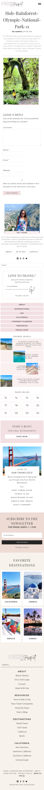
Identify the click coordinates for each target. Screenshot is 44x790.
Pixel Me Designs (26, 785)
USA (22, 313)
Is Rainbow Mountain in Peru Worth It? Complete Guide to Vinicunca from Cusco (28, 368)
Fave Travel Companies (22, 704)
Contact (33, 252)
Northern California (22, 751)
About (9, 252)
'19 (26, 405)
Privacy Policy (25, 773)
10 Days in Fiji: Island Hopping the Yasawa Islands (28, 356)
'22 (16, 413)
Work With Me (22, 688)
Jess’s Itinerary (22, 505)
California (22, 317)
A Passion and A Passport (11, 3)
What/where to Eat (22, 497)
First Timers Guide (22, 490)
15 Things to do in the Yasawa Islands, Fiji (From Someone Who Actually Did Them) (28, 344)
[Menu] (39, 4)
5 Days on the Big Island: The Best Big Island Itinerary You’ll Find (28, 380)
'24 (37, 413)
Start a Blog (22, 712)
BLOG (22, 736)
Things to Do (22, 494)
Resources (22, 326)
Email (6, 160)
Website (6, 170)
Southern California (22, 756)
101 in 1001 (21, 252)
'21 (5, 413)
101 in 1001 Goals (22, 680)
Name (6, 150)
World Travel (22, 723)
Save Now (22, 436)
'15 (26, 397)
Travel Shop (22, 330)
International (22, 309)
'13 (5, 397)
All (22, 487)
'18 (16, 405)
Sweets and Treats (22, 501)
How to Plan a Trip (22, 699)
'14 (16, 397)
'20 (37, 405)
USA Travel (22, 728)
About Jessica (22, 675)
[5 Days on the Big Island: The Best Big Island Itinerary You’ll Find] (6, 381)
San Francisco (22, 747)
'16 (37, 397)
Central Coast (22, 760)
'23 (26, 413)
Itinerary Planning (22, 321)
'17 (5, 405)
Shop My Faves (22, 708)
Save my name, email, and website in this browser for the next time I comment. (21, 185)
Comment (7, 127)
